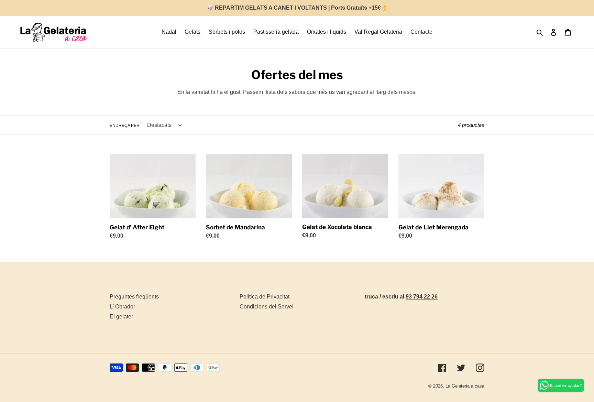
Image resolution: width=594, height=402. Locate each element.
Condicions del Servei (267, 306)
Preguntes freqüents (134, 297)
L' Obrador (122, 306)
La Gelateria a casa (465, 386)
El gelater (121, 316)
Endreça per (125, 125)
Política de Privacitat (264, 297)
